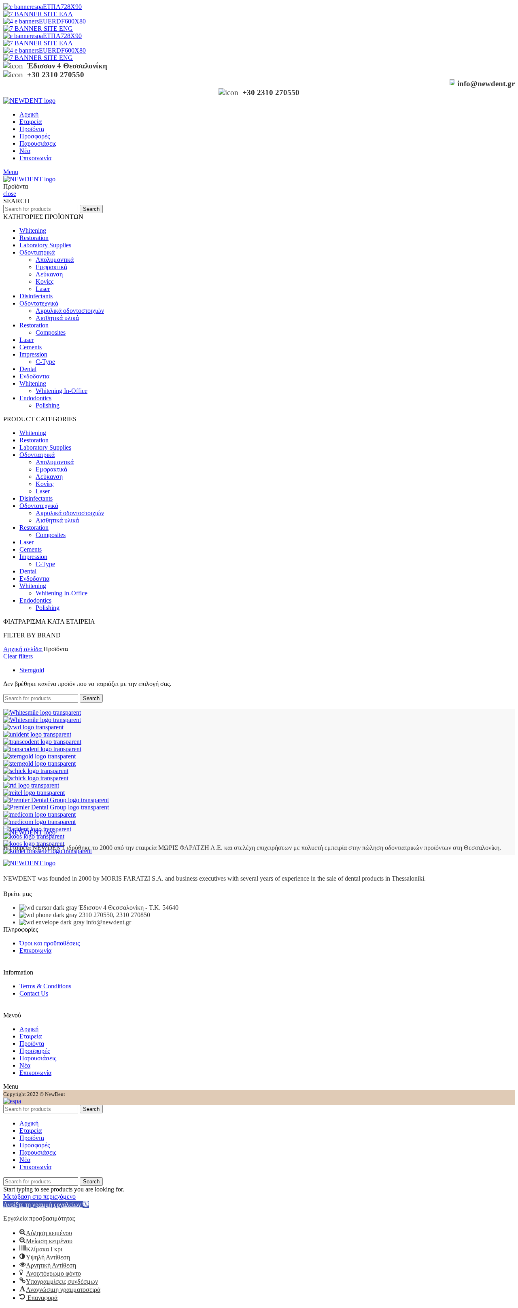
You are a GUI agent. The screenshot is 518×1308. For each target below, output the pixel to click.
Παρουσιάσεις (37, 1058)
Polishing (47, 405)
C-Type (45, 361)
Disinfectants (36, 296)
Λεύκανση (49, 274)
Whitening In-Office (61, 390)
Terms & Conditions (45, 986)
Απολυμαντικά (55, 259)
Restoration (34, 237)
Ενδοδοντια (34, 376)
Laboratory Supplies (45, 245)
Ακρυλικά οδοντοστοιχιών (70, 310)
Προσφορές (34, 1050)
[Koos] (33, 836)
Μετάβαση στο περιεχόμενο (39, 1196)
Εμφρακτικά (51, 266)
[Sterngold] (39, 756)
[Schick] (35, 770)
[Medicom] (39, 814)
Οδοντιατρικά (37, 252)
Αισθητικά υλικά (57, 317)
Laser (43, 288)
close (9, 193)
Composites (51, 332)
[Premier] (56, 799)
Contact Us (33, 993)
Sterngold (31, 670)
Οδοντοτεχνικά (38, 303)
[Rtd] (31, 785)
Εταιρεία (30, 1036)
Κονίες (44, 281)
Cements (30, 347)
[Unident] (37, 734)
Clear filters (18, 656)
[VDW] (33, 727)
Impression (33, 354)
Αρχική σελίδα (23, 649)
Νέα (24, 1065)
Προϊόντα (31, 1043)
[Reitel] (34, 792)
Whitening (32, 230)
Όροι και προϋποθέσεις (49, 943)
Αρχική (28, 1029)
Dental (27, 368)
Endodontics (35, 398)
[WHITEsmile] (42, 712)
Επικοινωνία (35, 950)
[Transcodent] (42, 741)
